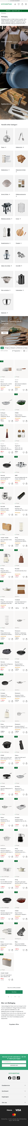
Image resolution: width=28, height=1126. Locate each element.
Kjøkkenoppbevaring (21, 194)
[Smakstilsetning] (6, 232)
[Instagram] (14, 1078)
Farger (25, 347)
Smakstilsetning (5, 243)
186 (15, 996)
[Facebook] (10, 1078)
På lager (7, 347)
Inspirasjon (5, 1097)
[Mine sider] (15, 4)
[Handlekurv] (22, 4)
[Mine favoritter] (19, 4)
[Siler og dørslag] (6, 279)
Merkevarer (20, 347)
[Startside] (6, 4)
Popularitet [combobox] (17, 350)
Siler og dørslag (5, 290)
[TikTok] (18, 1078)
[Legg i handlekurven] (12, 390)
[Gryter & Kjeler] (6, 183)
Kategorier (13, 347)
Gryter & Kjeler (4, 194)
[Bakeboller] (6, 302)
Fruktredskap (19, 290)
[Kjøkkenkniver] (6, 159)
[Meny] (26, 4)
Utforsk (4, 332)
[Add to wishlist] (9, 390)
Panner (3, 147)
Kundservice (6, 1085)
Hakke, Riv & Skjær (5, 265)
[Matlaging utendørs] (6, 208)
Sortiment (5, 1091)
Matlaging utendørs (6, 218)
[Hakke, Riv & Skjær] (6, 255)
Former (17, 218)
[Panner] (6, 136)
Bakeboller (3, 312)
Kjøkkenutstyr (19, 147)
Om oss (4, 1102)
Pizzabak (18, 243)
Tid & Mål (18, 265)
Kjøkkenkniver (4, 169)
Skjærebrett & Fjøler (21, 169)
